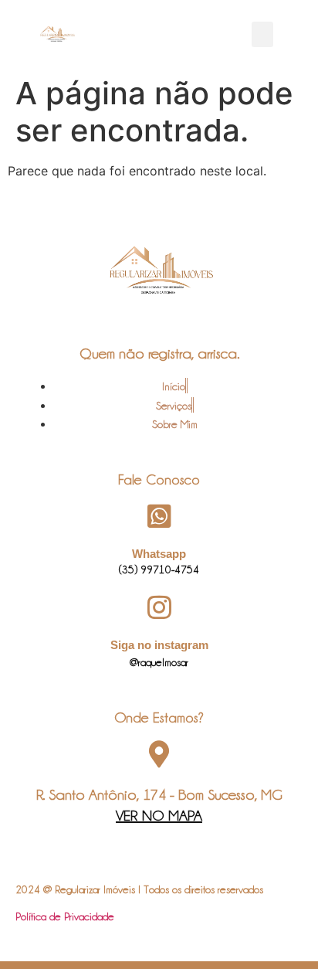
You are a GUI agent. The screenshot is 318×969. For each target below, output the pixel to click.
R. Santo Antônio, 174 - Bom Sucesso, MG (159, 794)
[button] (262, 34)
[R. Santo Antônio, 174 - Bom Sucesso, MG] (159, 753)
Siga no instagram (159, 644)
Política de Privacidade (64, 916)
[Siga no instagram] (159, 606)
